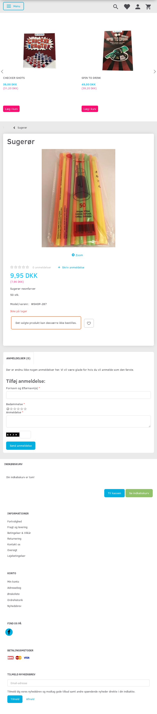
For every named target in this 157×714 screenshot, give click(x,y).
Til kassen (114, 493)
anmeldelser (42, 267)
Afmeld (30, 699)
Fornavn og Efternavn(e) (22, 388)
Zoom (79, 255)
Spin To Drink (91, 78)
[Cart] (148, 6)
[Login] (137, 6)
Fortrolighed (14, 521)
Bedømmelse (14, 404)
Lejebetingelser (16, 555)
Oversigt (12, 550)
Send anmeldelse (21, 445)
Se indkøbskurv (139, 493)
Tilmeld (15, 699)
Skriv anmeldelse (72, 267)
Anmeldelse (13, 412)
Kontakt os (13, 544)
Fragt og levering (17, 527)
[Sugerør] (78, 198)
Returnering (14, 538)
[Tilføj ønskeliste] (89, 323)
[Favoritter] (126, 6)
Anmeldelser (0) (18, 358)
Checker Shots (14, 78)
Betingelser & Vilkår (19, 532)
